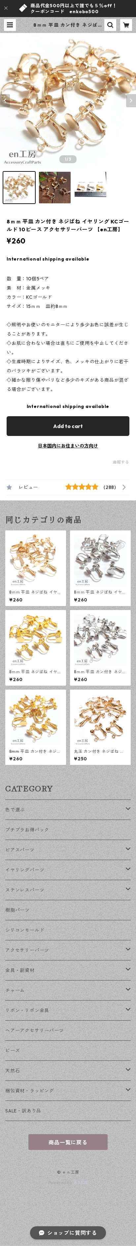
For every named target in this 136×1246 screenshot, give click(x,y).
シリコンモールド (24, 930)
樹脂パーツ (17, 910)
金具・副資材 (20, 970)
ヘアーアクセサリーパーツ (34, 1030)
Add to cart (68, 426)
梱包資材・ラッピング (29, 1091)
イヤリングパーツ (24, 870)
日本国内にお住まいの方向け (68, 446)
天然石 (12, 1071)
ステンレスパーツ (24, 890)
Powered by (61, 1182)
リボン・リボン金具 (27, 1010)
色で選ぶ (15, 810)
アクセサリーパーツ (27, 950)
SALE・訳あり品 (23, 1111)
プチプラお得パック (27, 830)
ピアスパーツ (20, 850)
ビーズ (12, 1051)
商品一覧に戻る (68, 1142)
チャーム (15, 990)
